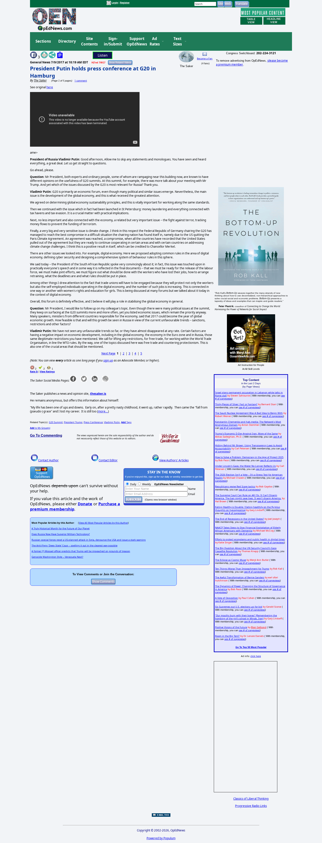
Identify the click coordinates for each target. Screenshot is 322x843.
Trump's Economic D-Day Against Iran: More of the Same (246, 433)
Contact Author (48, 460)
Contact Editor (108, 460)
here (49, 87)
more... (103, 411)
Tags (126, 422)
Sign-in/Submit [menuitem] (112, 41)
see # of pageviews (249, 407)
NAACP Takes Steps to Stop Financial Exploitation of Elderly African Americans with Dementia (248, 529)
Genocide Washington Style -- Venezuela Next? (57, 556)
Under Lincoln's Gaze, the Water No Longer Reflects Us (245, 466)
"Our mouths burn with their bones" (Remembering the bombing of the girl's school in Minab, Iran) (246, 617)
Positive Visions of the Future (231, 627)
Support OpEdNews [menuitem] (135, 41)
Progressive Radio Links (251, 806)
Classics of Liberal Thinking (251, 799)
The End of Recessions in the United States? (239, 518)
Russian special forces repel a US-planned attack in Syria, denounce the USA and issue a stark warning (89, 539)
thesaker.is (98, 394)
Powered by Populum (161, 838)
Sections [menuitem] (43, 41)
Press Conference (93, 422)
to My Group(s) (40, 427)
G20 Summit (56, 422)
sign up (108, 360)
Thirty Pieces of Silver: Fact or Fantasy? (236, 404)
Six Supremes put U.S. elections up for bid (238, 606)
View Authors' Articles (174, 460)
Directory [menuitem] (66, 41)
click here (255, 656)
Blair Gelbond (258, 627)
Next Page (108, 353)
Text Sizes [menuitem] (177, 41)
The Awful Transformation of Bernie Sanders (239, 577)
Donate (85, 503)
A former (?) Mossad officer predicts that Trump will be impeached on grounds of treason (81, 551)
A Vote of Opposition (226, 598)
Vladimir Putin (112, 422)
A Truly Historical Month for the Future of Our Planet (61, 528)
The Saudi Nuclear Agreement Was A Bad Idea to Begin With (249, 413)
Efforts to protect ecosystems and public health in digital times (250, 539)
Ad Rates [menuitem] (155, 41)
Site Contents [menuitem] (89, 41)
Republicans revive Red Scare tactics (235, 486)
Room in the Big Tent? (227, 636)
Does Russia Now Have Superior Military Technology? (61, 534)
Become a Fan (204, 58)
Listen (103, 55)
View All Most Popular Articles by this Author (103, 522)
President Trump (73, 422)
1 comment (80, 80)
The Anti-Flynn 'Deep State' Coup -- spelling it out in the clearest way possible (74, 545)
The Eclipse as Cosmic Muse (230, 559)
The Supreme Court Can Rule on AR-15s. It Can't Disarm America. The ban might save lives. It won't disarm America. (248, 497)
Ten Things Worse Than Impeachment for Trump (242, 568)
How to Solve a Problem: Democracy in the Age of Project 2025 (249, 457)
